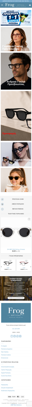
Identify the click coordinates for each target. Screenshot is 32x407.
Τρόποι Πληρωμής (6, 369)
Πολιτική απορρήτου (6, 349)
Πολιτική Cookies (6, 355)
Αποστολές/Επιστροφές (7, 366)
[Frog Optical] (16, 5)
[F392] (8, 263)
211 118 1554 (16, 328)
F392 (8, 267)
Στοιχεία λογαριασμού (7, 387)
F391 (24, 267)
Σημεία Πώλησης (6, 372)
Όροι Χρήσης (4, 352)
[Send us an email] (20, 336)
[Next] (30, 236)
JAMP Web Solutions (16, 405)
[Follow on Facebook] (11, 336)
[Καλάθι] (30, 5)
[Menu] (2, 5)
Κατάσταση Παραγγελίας (8, 390)
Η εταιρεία (4, 346)
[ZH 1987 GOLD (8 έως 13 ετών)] (16, 232)
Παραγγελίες (4, 384)
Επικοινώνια (4, 358)
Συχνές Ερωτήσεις (6, 375)
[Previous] (1, 236)
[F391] (24, 263)
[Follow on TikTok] (17, 336)
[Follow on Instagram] (14, 336)
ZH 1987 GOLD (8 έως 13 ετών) (16, 249)
